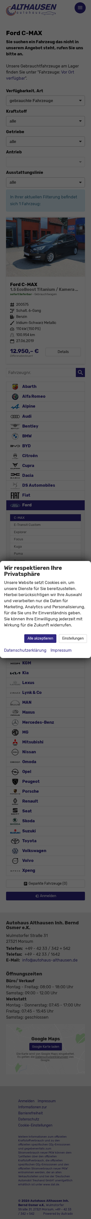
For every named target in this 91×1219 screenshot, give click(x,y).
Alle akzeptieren (40, 638)
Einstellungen (73, 638)
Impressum (61, 650)
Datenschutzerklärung (25, 650)
